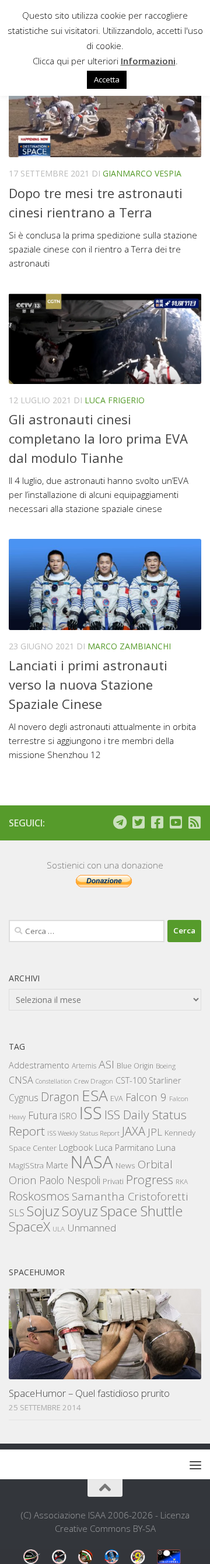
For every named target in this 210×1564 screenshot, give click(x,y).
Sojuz (43, 1210)
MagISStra (26, 1165)
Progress (149, 1179)
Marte (57, 1165)
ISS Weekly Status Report (83, 1133)
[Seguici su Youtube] (176, 822)
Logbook (76, 1147)
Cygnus (23, 1097)
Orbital (155, 1164)
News (125, 1165)
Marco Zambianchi (129, 646)
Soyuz (80, 1211)
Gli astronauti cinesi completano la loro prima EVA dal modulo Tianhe (98, 438)
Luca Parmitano (124, 1147)
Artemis (84, 1066)
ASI (106, 1064)
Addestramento (39, 1065)
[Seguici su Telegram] (120, 822)
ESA (95, 1095)
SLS (16, 1212)
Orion (23, 1180)
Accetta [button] (107, 79)
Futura (42, 1115)
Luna (166, 1147)
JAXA (133, 1131)
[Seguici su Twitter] (138, 822)
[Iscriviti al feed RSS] (194, 822)
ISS (90, 1112)
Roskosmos (39, 1196)
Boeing (166, 1065)
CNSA (21, 1080)
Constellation (54, 1081)
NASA (92, 1162)
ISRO (68, 1116)
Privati (113, 1181)
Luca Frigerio (115, 400)
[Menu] (195, 1464)
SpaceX (29, 1226)
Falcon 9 (146, 1096)
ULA (58, 1228)
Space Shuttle (141, 1210)
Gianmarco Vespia (142, 173)
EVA (116, 1098)
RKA (182, 1181)
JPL (155, 1132)
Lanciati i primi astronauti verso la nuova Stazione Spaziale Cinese (88, 684)
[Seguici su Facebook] (157, 822)
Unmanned (91, 1227)
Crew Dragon (93, 1081)
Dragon (60, 1097)
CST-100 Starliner (148, 1080)
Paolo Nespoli (69, 1180)
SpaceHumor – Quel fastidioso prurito (89, 1393)
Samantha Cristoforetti (130, 1196)
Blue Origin (135, 1066)
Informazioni (148, 61)
